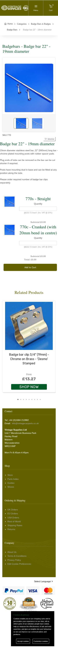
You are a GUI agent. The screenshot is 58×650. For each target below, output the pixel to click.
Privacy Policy (14, 560)
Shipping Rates (14, 525)
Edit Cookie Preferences (19, 564)
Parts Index (13, 479)
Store (10, 475)
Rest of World (14, 521)
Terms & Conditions (16, 556)
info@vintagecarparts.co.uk (25, 423)
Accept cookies (23, 641)
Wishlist (50, 139)
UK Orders (12, 509)
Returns (11, 529)
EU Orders (12, 513)
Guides (10, 483)
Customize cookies (41, 641)
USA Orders (13, 517)
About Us (11, 552)
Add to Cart (30, 267)
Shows (10, 487)
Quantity (38, 203)
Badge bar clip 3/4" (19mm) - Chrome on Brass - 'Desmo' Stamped (29, 359)
